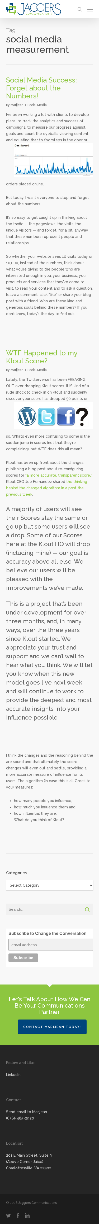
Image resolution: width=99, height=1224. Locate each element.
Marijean (17, 105)
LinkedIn (13, 1075)
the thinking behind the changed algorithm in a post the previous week (46, 488)
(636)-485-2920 (20, 1118)
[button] (90, 9)
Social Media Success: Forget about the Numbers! (41, 88)
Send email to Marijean (26, 1112)
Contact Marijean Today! (52, 1027)
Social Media (37, 105)
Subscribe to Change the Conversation (47, 933)
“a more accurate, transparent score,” (58, 475)
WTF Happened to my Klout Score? (41, 357)
